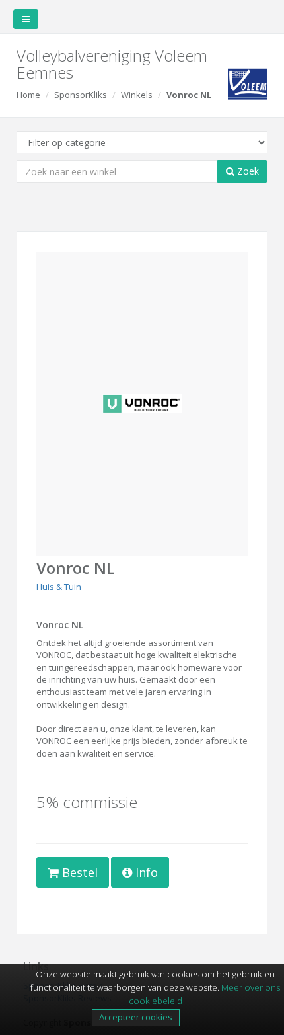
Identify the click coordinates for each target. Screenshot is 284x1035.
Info (145, 872)
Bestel (78, 872)
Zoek (246, 171)
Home (28, 95)
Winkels (137, 95)
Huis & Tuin (58, 587)
